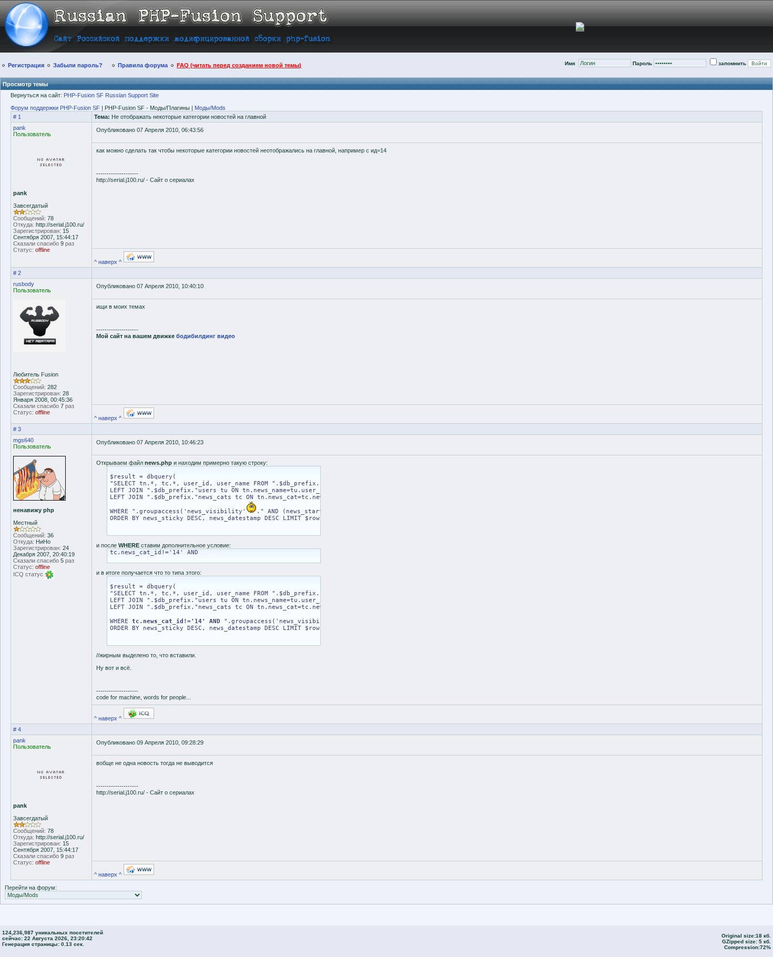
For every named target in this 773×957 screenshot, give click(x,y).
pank (19, 128)
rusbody (23, 284)
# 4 (17, 729)
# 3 (17, 429)
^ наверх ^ (107, 262)
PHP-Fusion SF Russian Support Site (111, 95)
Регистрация (26, 65)
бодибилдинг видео (205, 336)
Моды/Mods (210, 108)
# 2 (17, 273)
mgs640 (23, 440)
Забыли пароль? (78, 65)
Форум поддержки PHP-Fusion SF (55, 108)
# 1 (17, 117)
